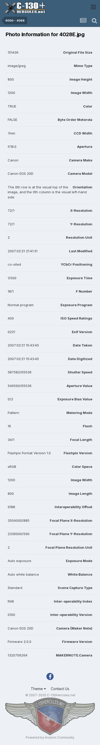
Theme (37, 688)
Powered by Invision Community (50, 737)
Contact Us (60, 688)
